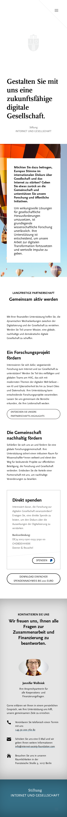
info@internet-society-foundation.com (35, 746)
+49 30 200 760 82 (25, 729)
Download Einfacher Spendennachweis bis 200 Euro (33, 579)
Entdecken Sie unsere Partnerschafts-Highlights (27, 413)
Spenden (41, 560)
